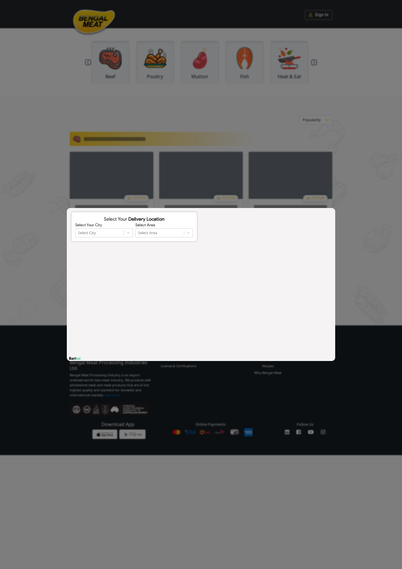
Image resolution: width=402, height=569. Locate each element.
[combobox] (78, 233)
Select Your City (88, 225)
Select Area (145, 225)
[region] (201, 284)
